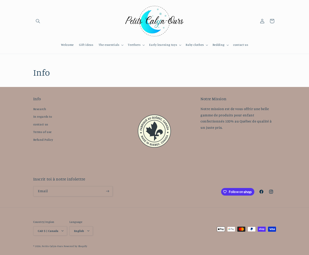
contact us (40, 124)
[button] (38, 21)
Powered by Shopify (75, 245)
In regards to (42, 116)
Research (39, 108)
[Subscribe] (107, 191)
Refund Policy (43, 139)
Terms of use (42, 132)
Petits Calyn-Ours (52, 245)
